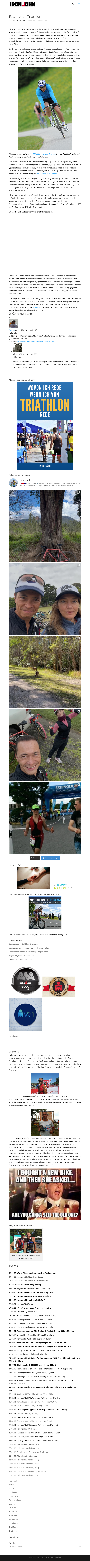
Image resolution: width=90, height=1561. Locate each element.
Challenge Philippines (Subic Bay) (64, 1099)
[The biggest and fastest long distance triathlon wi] (45, 818)
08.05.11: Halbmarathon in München (24, 1475)
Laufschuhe (14, 1508)
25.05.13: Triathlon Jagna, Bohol (22, 1436)
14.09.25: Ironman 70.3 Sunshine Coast (26, 1277)
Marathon (13, 1511)
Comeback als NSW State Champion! (24, 944)
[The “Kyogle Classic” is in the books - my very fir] (45, 745)
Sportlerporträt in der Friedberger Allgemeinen (28, 952)
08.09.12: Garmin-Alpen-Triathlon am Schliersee (28, 1452)
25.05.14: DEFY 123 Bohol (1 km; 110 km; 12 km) (28, 1405)
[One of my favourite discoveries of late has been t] (45, 672)
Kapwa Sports (70, 1067)
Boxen (11, 1484)
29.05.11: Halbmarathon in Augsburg (24, 1467)
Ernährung (13, 1496)
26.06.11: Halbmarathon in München (24, 1463)
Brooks (12, 1488)
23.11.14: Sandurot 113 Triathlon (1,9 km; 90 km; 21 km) (31, 1394)
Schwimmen (14, 1523)
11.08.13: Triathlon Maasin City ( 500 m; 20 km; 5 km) (30, 1421)
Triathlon (31, 21)
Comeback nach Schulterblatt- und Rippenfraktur (29, 948)
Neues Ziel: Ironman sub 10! (20, 959)
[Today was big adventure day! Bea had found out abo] (45, 599)
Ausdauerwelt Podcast (22, 934)
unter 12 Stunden (34, 1147)
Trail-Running (14, 1527)
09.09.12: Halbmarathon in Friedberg (24, 1448)
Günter (12, 330)
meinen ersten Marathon (46, 174)
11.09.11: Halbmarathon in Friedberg (24, 1460)
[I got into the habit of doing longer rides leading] (45, 526)
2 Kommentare (42, 21)
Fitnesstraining (15, 1500)
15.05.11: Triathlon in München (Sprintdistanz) (28, 1471)
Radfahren (13, 1519)
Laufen (12, 1504)
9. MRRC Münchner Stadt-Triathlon (43, 154)
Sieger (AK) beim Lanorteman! (21, 955)
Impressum (56, 1557)
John (13, 21)
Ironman (36, 307)
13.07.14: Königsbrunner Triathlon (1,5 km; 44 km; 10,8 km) (33, 1402)
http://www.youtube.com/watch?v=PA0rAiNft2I (36, 341)
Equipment (13, 1492)
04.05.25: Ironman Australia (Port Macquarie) (28, 1281)
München (13, 1515)
